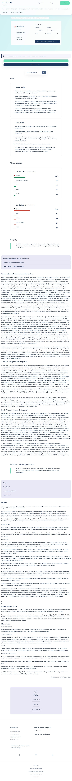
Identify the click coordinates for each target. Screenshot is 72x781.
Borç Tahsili (6, 487)
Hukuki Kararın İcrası (9, 491)
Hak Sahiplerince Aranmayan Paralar (36, 771)
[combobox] (33, 73)
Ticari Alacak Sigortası (15, 731)
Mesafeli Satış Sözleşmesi (36, 774)
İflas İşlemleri (7, 495)
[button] (3, 9)
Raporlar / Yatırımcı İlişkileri (42, 734)
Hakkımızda (37, 731)
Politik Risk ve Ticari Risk (15, 737)
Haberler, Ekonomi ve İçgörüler (42, 727)
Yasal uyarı (36, 765)
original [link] (43, 56)
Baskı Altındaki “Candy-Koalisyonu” (13, 266)
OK (44, 72)
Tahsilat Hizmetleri (14, 739)
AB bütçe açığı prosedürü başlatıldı (13, 262)
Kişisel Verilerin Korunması (36, 768)
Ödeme (5, 483)
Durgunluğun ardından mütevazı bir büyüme (16, 258)
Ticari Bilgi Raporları (14, 734)
